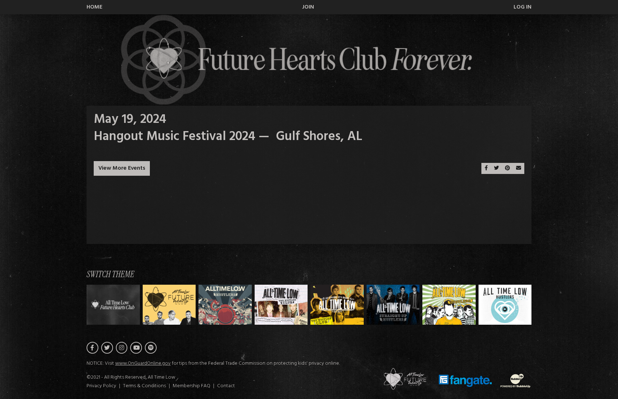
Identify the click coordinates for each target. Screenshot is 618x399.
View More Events (121, 168)
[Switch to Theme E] (393, 304)
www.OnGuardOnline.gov (143, 363)
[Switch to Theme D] (337, 304)
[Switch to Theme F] (449, 304)
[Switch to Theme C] (281, 304)
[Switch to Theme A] (169, 304)
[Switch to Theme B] (225, 304)
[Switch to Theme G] (505, 304)
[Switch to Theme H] (113, 304)
